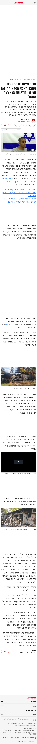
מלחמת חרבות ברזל (29, 652)
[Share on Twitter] (25, 125)
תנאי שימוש (32, 741)
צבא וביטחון (12, 79)
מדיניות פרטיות (22, 741)
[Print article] (15, 125)
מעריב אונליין (25, 119)
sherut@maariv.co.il (22, 726)
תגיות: (34, 651)
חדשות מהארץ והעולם (24, 79)
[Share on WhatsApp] (20, 125)
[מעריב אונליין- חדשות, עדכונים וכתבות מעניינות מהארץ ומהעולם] (18, 2)
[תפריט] (35, 3)
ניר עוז (8, 324)
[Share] (34, 125)
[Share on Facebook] (29, 125)
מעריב (34, 79)
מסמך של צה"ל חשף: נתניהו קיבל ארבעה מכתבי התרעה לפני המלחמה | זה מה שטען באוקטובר (19, 192)
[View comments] (5, 125)
